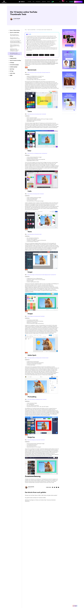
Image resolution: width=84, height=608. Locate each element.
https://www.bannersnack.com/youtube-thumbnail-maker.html (38, 72)
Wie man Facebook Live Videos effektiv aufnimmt (14, 35)
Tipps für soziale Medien (31, 29)
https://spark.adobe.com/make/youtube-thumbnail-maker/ (37, 357)
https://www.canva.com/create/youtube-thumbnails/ (36, 114)
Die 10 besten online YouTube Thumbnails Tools (15, 54)
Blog (25, 29)
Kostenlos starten (78, 1)
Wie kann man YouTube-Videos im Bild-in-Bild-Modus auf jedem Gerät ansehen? (41, 495)
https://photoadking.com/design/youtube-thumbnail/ (36, 399)
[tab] (15, 30)
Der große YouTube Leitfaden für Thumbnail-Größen (35, 497)
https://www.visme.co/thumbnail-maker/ (34, 234)
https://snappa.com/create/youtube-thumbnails (35, 316)
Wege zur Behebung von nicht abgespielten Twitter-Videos (15, 45)
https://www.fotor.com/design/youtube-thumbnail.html (37, 153)
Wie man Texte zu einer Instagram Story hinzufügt (15, 38)
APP (66, 1)
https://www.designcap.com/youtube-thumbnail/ (36, 439)
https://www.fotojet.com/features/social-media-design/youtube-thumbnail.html (41, 274)
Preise (63, 1)
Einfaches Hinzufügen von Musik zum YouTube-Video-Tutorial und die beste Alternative (40, 500)
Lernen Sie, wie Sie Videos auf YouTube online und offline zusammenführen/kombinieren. (15, 41)
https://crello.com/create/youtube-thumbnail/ (35, 193)
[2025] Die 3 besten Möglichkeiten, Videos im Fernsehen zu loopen (14, 50)
